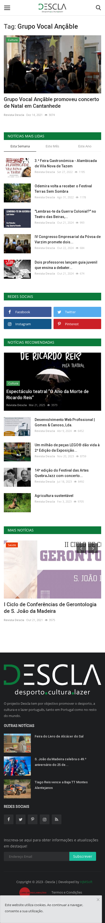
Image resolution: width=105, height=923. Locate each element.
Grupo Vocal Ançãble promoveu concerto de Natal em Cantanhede (51, 102)
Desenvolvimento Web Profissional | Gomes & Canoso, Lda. (65, 422)
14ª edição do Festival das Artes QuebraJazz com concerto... (62, 473)
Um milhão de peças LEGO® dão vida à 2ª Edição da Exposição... (67, 447)
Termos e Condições (66, 892)
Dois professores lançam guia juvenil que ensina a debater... (66, 265)
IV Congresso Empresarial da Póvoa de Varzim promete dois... (68, 239)
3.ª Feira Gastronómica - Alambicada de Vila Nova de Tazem (66, 163)
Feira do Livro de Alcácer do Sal (59, 736)
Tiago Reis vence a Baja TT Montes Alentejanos (61, 785)
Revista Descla (14, 115)
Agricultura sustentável (54, 496)
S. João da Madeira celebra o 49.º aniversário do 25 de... (60, 762)
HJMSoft (86, 881)
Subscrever (82, 856)
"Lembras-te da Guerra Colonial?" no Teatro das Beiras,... (65, 214)
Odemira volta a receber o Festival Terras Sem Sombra (63, 188)
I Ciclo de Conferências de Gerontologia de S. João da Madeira (50, 607)
